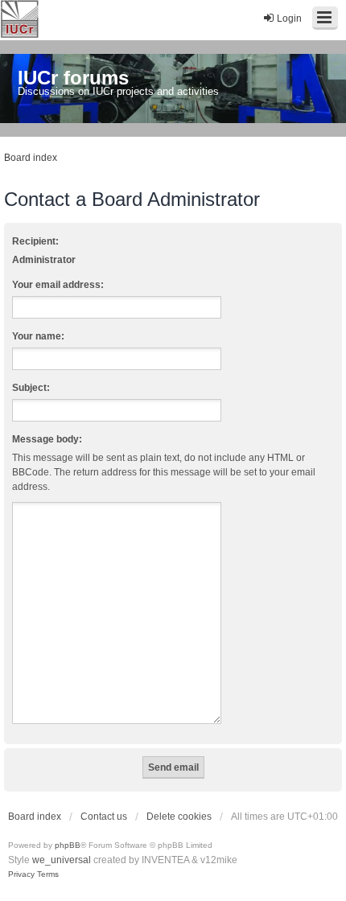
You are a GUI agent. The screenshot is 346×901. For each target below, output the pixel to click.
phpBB (67, 845)
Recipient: (35, 241)
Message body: (47, 439)
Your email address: (58, 284)
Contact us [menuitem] (103, 816)
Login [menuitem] (289, 18)
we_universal (61, 860)
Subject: (31, 387)
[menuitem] (21, 874)
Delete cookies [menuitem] (179, 816)
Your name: (38, 336)
